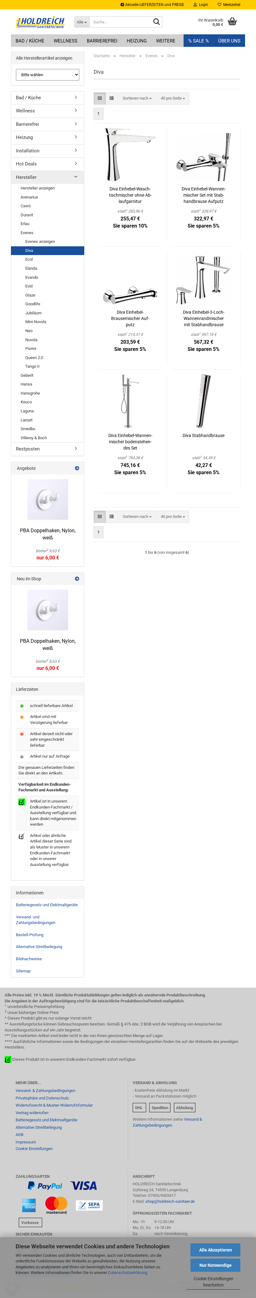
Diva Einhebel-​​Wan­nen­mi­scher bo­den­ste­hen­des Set (130, 441)
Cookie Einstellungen (34, 1148)
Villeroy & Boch (34, 437)
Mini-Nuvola (35, 321)
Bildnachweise (29, 958)
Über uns (229, 41)
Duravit (27, 215)
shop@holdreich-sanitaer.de (170, 1201)
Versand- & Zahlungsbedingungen (45, 1090)
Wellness (65, 41)
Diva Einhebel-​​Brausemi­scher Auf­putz (130, 318)
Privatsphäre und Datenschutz (42, 1098)
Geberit (27, 375)
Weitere (165, 41)
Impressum (26, 1142)
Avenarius (29, 197)
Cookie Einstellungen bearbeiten (214, 1281)
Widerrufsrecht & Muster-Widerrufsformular (54, 1105)
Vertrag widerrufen (32, 1112)
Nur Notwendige (215, 1265)
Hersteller (26, 177)
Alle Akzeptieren (215, 1249)
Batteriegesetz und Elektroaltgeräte (47, 904)
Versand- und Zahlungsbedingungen (35, 920)
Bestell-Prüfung (29, 934)
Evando (31, 277)
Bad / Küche (30, 41)
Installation (27, 151)
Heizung (137, 41)
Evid (28, 286)
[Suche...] (156, 22)
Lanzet (26, 420)
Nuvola (31, 339)
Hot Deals (26, 164)
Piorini (30, 348)
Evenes (27, 232)
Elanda (31, 268)
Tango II (32, 366)
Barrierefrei (102, 41)
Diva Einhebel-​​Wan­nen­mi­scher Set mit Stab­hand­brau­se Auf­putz (204, 195)
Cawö (26, 206)
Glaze (30, 295)
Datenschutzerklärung (127, 1272)
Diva (29, 250)
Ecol (29, 259)
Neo (28, 330)
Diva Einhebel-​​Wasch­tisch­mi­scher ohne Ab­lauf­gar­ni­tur (130, 195)
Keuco (26, 402)
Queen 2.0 (34, 357)
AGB (19, 1134)
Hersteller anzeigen (38, 188)
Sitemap (23, 971)
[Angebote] (77, 468)
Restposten (28, 449)
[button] (100, 98)
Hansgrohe (30, 393)
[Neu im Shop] (77, 579)
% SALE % (198, 41)
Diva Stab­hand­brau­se (203, 435)
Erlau (25, 223)
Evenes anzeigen (40, 241)
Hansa (26, 384)
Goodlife (32, 304)
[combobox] (137, 98)
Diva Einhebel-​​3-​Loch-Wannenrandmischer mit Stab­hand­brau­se (203, 318)
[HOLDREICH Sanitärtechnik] (40, 21)
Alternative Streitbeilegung (39, 946)
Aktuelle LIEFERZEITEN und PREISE (154, 4)
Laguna (27, 411)
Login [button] (202, 4)
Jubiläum (33, 313)
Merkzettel (230, 4)
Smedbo (28, 428)
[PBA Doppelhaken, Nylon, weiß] (47, 499)
